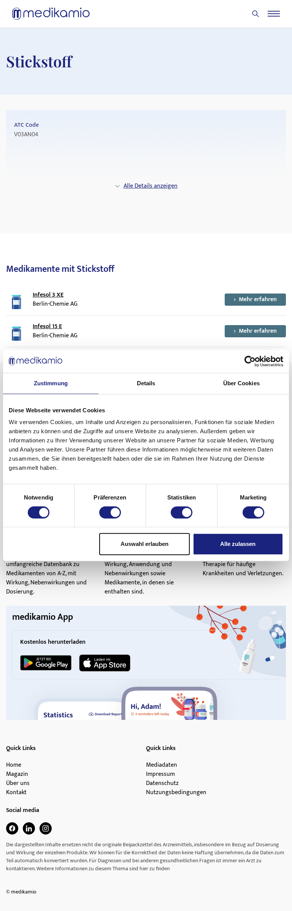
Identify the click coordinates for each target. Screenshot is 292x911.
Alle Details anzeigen (151, 186)
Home (13, 765)
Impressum (160, 774)
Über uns (18, 783)
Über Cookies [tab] (241, 383)
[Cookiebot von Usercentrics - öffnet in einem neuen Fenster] (250, 361)
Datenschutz (162, 783)
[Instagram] (46, 828)
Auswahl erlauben (144, 544)
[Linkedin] (29, 828)
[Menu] (274, 14)
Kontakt (16, 792)
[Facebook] (12, 828)
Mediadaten (161, 765)
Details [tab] (146, 383)
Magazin (17, 774)
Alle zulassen (238, 544)
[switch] (110, 512)
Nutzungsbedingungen (176, 792)
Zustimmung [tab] (51, 383)
